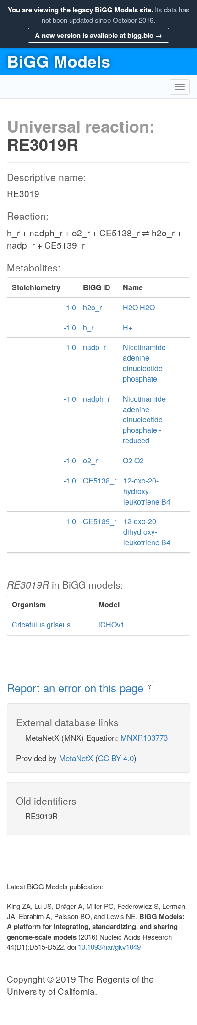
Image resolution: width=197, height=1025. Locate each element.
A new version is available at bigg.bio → (98, 35)
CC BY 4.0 (116, 758)
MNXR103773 (144, 737)
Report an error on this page (77, 688)
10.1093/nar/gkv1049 (109, 946)
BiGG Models (58, 61)
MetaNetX (76, 758)
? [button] (149, 686)
